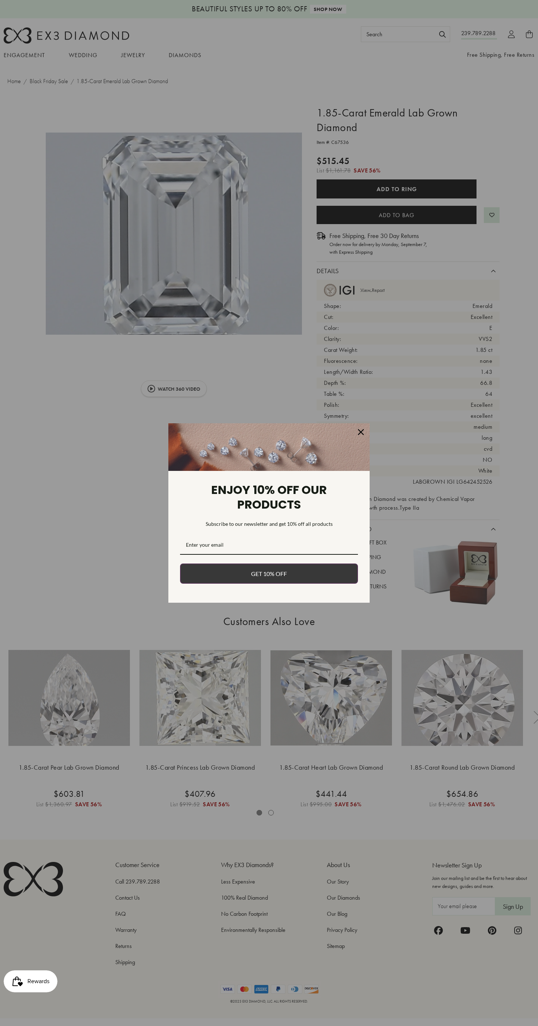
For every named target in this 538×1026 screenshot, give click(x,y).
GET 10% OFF (269, 573)
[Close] (361, 432)
